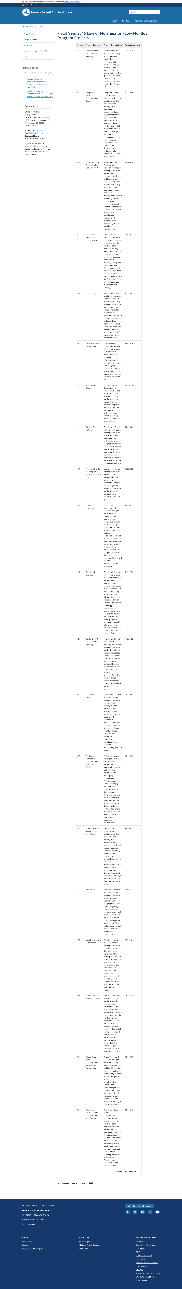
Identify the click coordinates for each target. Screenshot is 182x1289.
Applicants (28, 45)
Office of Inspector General (147, 1262)
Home (25, 26)
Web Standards (142, 1280)
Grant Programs (31, 34)
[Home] (47, 13)
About (114, 21)
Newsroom (83, 1248)
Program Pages (30, 39)
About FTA (26, 1241)
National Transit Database (90, 1245)
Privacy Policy (141, 1266)
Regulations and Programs (33, 1248)
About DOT (140, 1241)
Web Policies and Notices (146, 1277)
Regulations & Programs (146, 21)
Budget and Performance (146, 1245)
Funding (126, 21)
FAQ (25, 57)
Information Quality (144, 1255)
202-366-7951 (35, 133)
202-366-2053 (37, 130)
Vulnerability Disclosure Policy (148, 1273)
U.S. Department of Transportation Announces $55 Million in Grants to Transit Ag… (40, 94)
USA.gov (139, 1269)
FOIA (138, 1252)
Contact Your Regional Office (36, 51)
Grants (41, 26)
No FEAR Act (141, 1259)
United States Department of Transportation (41, 5)
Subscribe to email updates (139, 1206)
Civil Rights (140, 1248)
